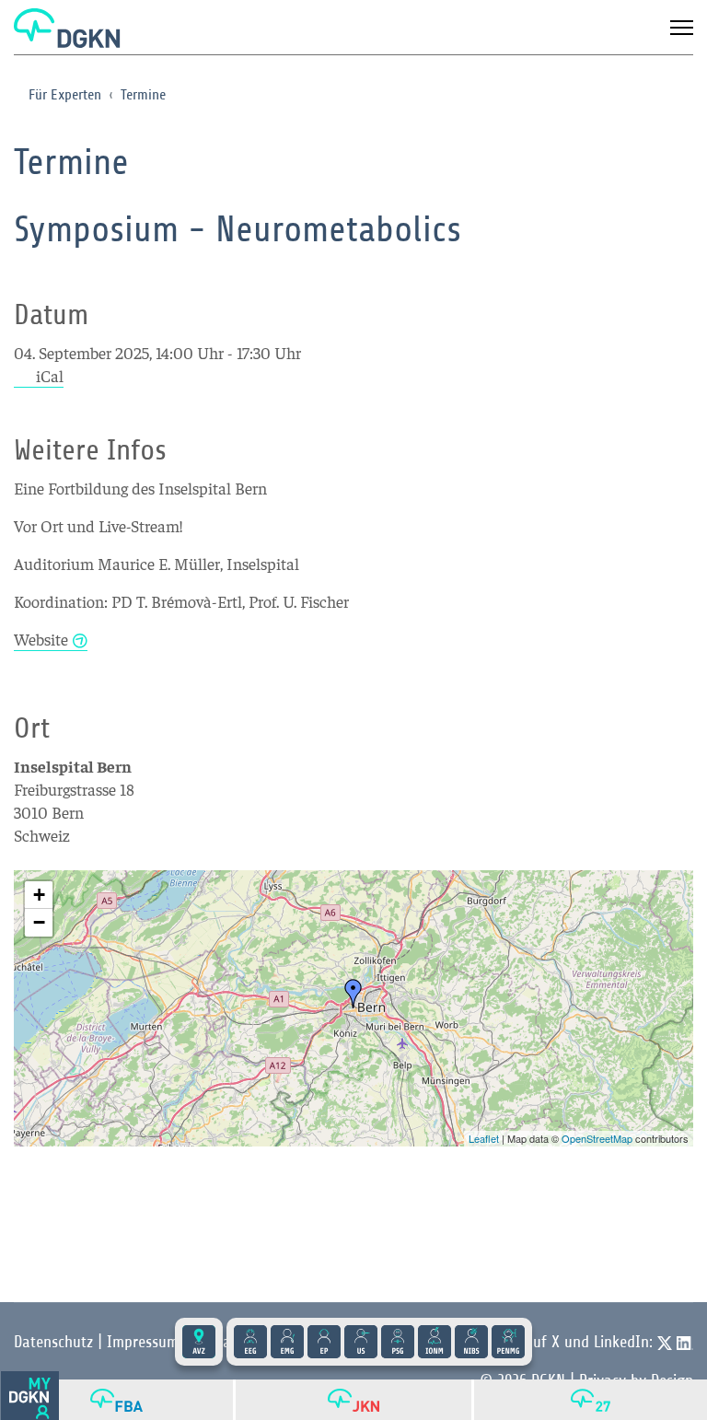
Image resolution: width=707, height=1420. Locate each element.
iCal (50, 375)
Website (41, 638)
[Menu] (681, 27)
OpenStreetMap (597, 1138)
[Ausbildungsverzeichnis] (198, 1341)
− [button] (39, 922)
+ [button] (39, 894)
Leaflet (484, 1138)
